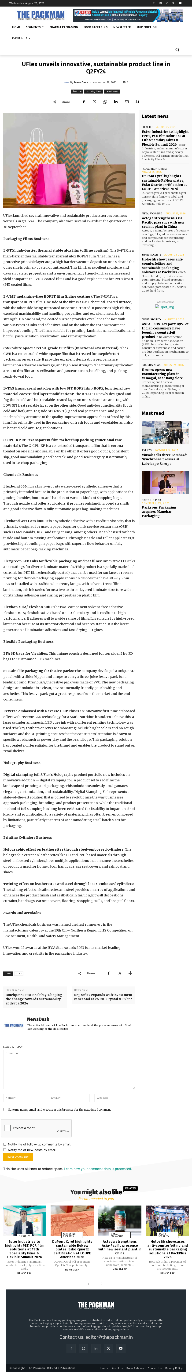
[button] (177, 49)
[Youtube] (180, 3)
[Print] (137, 101)
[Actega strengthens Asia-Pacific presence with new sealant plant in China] (119, 1221)
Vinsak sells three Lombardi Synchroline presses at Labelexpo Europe (164, 459)
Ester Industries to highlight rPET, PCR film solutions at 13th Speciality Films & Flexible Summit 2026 (165, 138)
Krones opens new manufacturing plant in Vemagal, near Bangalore (162, 374)
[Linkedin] (167, 3)
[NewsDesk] (67, 82)
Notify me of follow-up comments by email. (39, 1144)
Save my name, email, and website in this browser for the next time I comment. (59, 1109)
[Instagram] (160, 3)
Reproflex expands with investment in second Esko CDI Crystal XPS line (103, 997)
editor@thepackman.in (109, 1337)
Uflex (19, 973)
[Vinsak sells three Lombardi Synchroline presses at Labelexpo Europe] (165, 432)
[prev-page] (89, 1284)
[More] (130, 973)
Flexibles (77, 91)
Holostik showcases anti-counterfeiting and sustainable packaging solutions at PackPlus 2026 (167, 1249)
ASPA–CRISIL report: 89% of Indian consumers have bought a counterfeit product (165, 330)
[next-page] (100, 1284)
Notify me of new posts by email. (32, 1150)
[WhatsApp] (105, 101)
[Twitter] (173, 3)
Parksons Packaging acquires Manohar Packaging (159, 511)
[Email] (126, 101)
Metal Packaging (152, 213)
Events (147, 450)
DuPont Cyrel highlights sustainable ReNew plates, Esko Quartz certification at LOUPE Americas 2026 (164, 182)
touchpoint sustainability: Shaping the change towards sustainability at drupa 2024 (34, 999)
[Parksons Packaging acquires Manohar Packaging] (165, 482)
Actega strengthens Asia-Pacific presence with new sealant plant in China (163, 222)
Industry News (94, 91)
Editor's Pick (151, 500)
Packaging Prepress (154, 169)
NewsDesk (81, 82)
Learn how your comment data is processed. (98, 1169)
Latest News (112, 91)
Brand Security (151, 254)
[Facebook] (154, 3)
